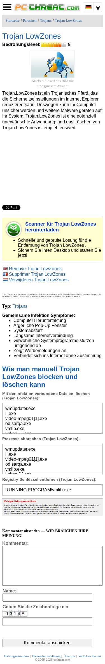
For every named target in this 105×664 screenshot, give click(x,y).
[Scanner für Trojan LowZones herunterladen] (14, 229)
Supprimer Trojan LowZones (37, 274)
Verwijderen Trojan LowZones (39, 279)
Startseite (13, 21)
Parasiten (30, 21)
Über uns (69, 656)
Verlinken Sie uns (89, 656)
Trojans (46, 21)
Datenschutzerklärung (46, 656)
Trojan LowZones (68, 21)
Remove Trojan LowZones (35, 268)
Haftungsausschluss (16, 656)
